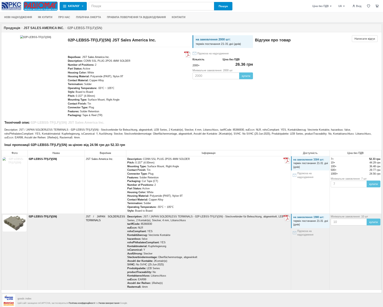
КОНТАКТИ (178, 17)
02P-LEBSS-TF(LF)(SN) (43, 158)
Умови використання (108, 303)
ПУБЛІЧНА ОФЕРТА (88, 17)
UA (340, 6)
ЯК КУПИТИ (45, 17)
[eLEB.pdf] (187, 54)
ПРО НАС (64, 17)
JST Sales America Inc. (96, 57)
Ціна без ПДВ (320, 6)
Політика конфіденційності (82, 303)
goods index (25, 298)
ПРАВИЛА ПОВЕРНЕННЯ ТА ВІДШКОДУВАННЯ (136, 17)
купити (246, 75)
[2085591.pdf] (286, 218)
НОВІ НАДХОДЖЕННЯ (18, 17)
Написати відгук (364, 38)
